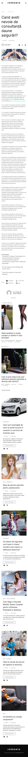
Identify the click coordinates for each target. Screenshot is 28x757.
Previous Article (7, 302)
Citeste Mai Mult (9, 445)
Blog (2, 340)
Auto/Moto (11, 11)
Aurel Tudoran (8, 44)
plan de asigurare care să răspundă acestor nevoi (12, 268)
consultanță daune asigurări (17, 101)
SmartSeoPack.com (19, 752)
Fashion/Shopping (10, 340)
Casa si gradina (11, 598)
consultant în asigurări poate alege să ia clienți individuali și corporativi (13, 257)
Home (3, 11)
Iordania (14, 3)
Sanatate (7, 384)
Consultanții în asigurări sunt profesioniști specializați (14, 262)
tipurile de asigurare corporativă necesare (11, 273)
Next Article (5, 346)
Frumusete (19, 340)
